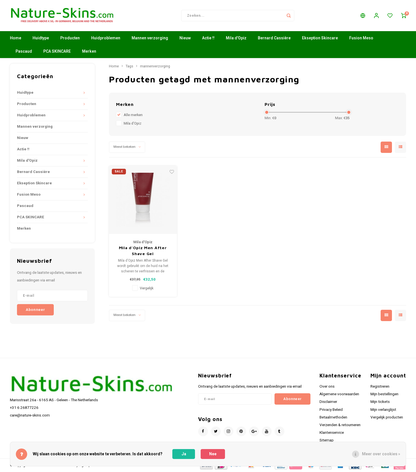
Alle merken (133, 115)
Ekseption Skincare (320, 38)
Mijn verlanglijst (383, 410)
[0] (403, 15)
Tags (129, 66)
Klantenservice (331, 432)
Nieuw (185, 38)
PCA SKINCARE (57, 51)
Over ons (326, 386)
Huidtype (41, 38)
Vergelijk (146, 288)
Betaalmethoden (333, 417)
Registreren (379, 386)
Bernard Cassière (274, 38)
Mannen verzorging (150, 38)
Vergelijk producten (386, 417)
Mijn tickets (380, 402)
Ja (183, 454)
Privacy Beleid (331, 410)
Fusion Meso (361, 38)
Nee (212, 454)
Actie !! (208, 38)
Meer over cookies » (381, 454)
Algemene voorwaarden (339, 394)
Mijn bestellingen (384, 394)
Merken (89, 51)
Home (15, 38)
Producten (70, 38)
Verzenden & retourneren (340, 425)
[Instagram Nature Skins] (228, 431)
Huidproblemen (105, 38)
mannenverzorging (155, 66)
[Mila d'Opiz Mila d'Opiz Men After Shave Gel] (143, 200)
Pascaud (24, 51)
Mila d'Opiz (236, 38)
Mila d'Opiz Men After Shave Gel (143, 250)
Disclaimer (328, 402)
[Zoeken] (288, 15)
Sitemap (326, 440)
